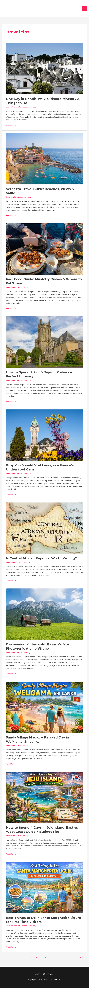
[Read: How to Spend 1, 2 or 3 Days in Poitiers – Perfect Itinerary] (44, 342)
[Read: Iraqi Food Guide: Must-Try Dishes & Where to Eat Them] (44, 249)
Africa (18, 562)
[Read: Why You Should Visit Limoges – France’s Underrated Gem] (44, 435)
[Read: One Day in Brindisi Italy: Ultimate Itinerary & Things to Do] (44, 68)
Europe (24, 107)
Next (81, 957)
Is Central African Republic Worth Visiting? (41, 558)
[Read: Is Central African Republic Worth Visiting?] (44, 528)
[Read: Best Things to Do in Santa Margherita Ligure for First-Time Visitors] (44, 887)
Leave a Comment (13, 107)
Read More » (11, 125)
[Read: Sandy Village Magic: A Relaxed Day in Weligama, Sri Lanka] (44, 707)
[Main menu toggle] (84, 8)
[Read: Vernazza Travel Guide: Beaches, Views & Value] (44, 158)
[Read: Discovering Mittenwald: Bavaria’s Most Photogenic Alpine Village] (44, 614)
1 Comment (10, 197)
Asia (18, 287)
